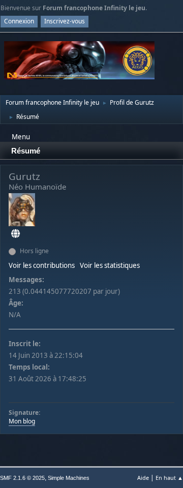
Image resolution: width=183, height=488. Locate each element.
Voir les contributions (42, 265)
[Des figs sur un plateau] (15, 233)
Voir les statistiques (110, 265)
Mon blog (22, 421)
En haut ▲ (169, 477)
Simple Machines (68, 478)
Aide (143, 477)
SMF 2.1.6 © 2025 (22, 478)
